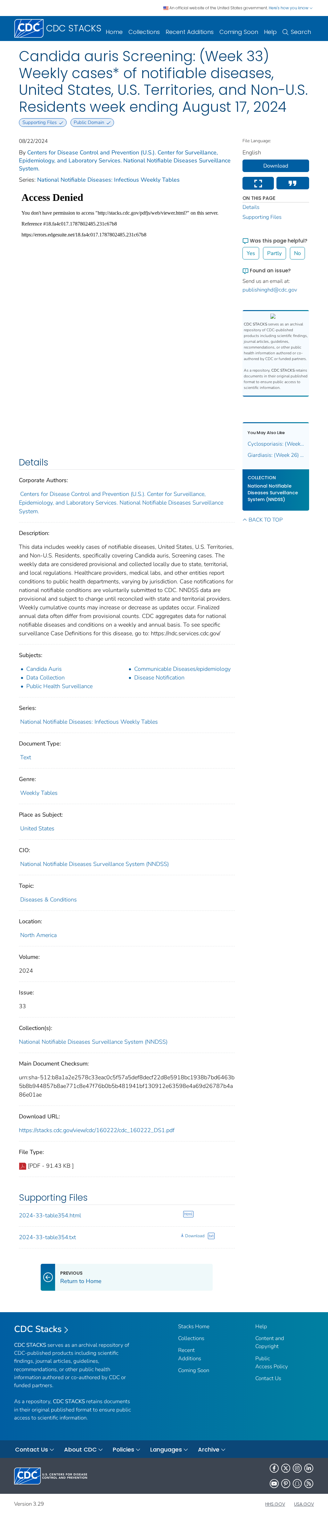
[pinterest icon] (286, 1483)
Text (25, 757)
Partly (274, 253)
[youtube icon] (274, 1483)
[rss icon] (309, 1483)
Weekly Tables (39, 793)
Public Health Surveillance (59, 686)
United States (37, 828)
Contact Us (268, 1378)
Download (194, 1236)
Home (114, 32)
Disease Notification (159, 677)
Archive (208, 1449)
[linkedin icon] (309, 1468)
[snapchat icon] (297, 1483)
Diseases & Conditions (48, 899)
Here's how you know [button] (289, 8)
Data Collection (45, 677)
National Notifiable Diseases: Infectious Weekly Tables (108, 180)
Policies (123, 1449)
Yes (251, 253)
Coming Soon (238, 32)
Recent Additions (190, 32)
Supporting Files (262, 217)
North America (38, 935)
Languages (166, 1449)
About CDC (80, 1449)
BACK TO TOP (266, 519)
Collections (144, 32)
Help (270, 32)
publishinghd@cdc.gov (269, 289)
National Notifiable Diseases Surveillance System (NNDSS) (94, 864)
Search (301, 32)
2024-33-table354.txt (47, 1237)
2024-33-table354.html (50, 1215)
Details (250, 207)
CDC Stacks (38, 1329)
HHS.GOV (275, 1504)
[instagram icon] (297, 1468)
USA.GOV (304, 1504)
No (297, 253)
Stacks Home (193, 1326)
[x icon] (286, 1468)
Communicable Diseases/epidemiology (182, 669)
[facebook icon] (274, 1468)
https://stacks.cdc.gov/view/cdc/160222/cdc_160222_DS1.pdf (97, 1130)
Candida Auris (44, 669)
